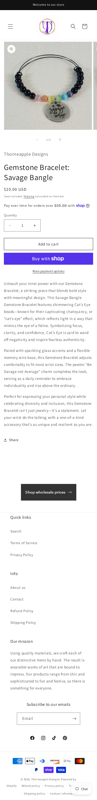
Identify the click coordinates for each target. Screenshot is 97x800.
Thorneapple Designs (45, 779)
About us (18, 587)
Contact (17, 599)
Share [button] (14, 439)
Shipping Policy (23, 622)
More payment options (48, 271)
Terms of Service (24, 543)
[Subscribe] (74, 719)
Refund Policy (21, 610)
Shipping (29, 196)
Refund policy (31, 786)
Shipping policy (34, 793)
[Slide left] (37, 139)
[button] (10, 26)
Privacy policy (54, 786)
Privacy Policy (21, 554)
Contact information (64, 793)
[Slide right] (60, 139)
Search (16, 531)
